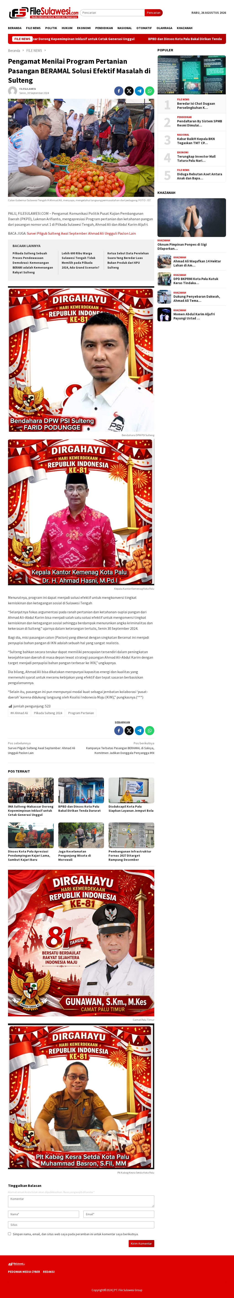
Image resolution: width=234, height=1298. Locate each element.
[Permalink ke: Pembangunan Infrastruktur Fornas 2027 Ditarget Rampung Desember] (131, 835)
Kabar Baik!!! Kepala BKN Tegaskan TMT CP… (196, 141)
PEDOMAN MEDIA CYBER (24, 1272)
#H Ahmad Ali (19, 713)
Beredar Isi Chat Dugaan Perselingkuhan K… (196, 106)
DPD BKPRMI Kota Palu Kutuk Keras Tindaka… (195, 281)
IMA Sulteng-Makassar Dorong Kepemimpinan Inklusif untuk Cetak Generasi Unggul (30, 810)
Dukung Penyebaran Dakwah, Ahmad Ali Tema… (196, 298)
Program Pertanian (81, 713)
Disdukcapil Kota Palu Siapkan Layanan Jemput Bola (131, 808)
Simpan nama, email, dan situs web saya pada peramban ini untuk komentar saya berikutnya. (75, 1234)
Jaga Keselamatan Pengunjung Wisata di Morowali (74, 855)
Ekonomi (183, 152)
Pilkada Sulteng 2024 (48, 713)
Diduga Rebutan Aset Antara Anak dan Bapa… (199, 176)
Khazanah (163, 240)
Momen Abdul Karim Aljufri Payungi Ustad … (194, 316)
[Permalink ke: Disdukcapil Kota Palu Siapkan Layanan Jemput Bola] (131, 790)
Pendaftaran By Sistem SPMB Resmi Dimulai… (199, 123)
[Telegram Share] (139, 91)
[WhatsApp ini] (149, 91)
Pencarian (153, 13)
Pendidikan (184, 117)
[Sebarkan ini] (118, 91)
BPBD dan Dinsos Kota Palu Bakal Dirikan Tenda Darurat (140, 39)
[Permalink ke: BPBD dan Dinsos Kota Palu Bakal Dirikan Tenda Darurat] (81, 790)
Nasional (183, 134)
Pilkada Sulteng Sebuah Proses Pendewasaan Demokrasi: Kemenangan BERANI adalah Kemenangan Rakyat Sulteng (33, 263)
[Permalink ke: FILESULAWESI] (12, 90)
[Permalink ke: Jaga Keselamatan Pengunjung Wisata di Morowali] (81, 835)
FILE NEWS (183, 99)
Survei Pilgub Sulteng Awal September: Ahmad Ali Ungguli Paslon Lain (81, 233)
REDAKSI (49, 1272)
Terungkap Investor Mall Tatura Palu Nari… (196, 158)
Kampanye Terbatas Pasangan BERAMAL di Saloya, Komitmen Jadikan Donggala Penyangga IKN (120, 748)
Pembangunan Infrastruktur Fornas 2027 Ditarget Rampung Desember (130, 855)
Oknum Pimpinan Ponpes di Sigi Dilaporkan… (182, 246)
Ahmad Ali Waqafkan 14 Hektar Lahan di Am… (197, 263)
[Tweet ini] (129, 91)
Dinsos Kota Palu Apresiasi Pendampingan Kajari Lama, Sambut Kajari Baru (29, 855)
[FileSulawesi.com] (44, 12)
